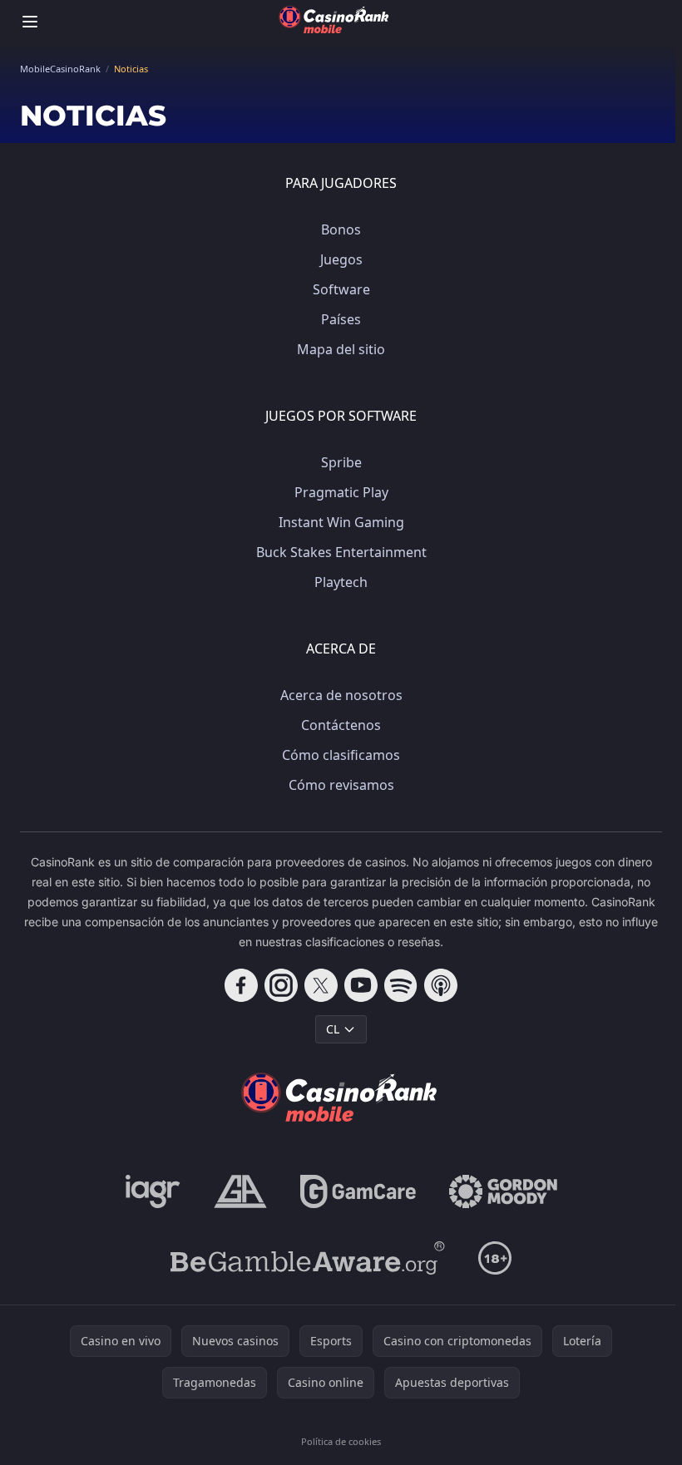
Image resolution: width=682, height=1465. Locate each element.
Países (341, 319)
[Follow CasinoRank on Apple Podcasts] (440, 985)
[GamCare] (358, 1191)
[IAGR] (153, 1191)
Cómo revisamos (341, 785)
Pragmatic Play (341, 492)
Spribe (341, 462)
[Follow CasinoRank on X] (321, 985)
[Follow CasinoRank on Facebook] (241, 985)
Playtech (341, 582)
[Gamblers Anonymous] (240, 1191)
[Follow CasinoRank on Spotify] (401, 985)
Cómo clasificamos (341, 755)
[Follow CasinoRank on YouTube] (361, 985)
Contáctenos (341, 725)
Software (341, 289)
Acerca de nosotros (341, 695)
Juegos (341, 259)
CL (332, 1029)
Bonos (341, 229)
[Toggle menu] (30, 21)
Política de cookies (341, 1441)
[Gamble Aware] (307, 1258)
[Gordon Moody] (503, 1191)
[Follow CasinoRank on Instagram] (281, 985)
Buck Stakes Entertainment (341, 552)
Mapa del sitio (341, 349)
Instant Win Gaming (341, 522)
